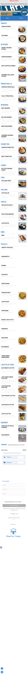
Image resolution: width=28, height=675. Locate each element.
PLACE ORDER (14, 505)
